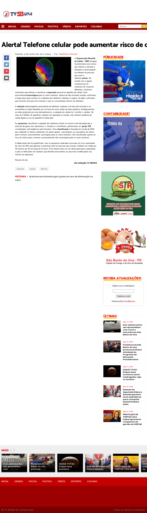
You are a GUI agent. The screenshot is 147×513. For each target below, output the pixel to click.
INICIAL (5, 481)
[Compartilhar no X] (6, 64)
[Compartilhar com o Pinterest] (6, 71)
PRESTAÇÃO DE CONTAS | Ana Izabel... (126, 468)
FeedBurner (129, 301)
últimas (44, 169)
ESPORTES (76, 481)
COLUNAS (92, 481)
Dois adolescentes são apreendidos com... (13, 466)
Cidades (25, 27)
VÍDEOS (61, 481)
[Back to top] (140, 506)
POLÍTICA (47, 481)
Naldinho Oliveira (68, 54)
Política (53, 27)
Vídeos (67, 27)
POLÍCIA (33, 481)
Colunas (96, 27)
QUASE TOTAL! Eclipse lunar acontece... (67, 466)
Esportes (81, 27)
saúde (32, 169)
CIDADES (18, 481)
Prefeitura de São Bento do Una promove (40, 466)
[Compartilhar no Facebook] (6, 57)
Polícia (38, 27)
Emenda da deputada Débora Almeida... (98, 468)
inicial (12, 27)
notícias (20, 169)
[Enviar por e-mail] (6, 78)
